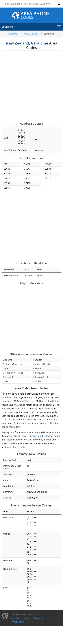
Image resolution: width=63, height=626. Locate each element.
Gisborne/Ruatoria (12, 364)
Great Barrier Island (13, 372)
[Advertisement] (31, 86)
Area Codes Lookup (20, 618)
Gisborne (7, 359)
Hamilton (37, 359)
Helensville (38, 372)
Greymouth (8, 377)
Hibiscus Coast (40, 377)
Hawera (37, 368)
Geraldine (49, 33)
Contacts (38, 618)
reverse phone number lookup (37, 435)
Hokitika (37, 381)
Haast (6, 381)
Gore (5, 368)
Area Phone (35, 15)
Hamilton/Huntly (41, 364)
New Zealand (30, 33)
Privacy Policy (17, 621)
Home (14, 33)
